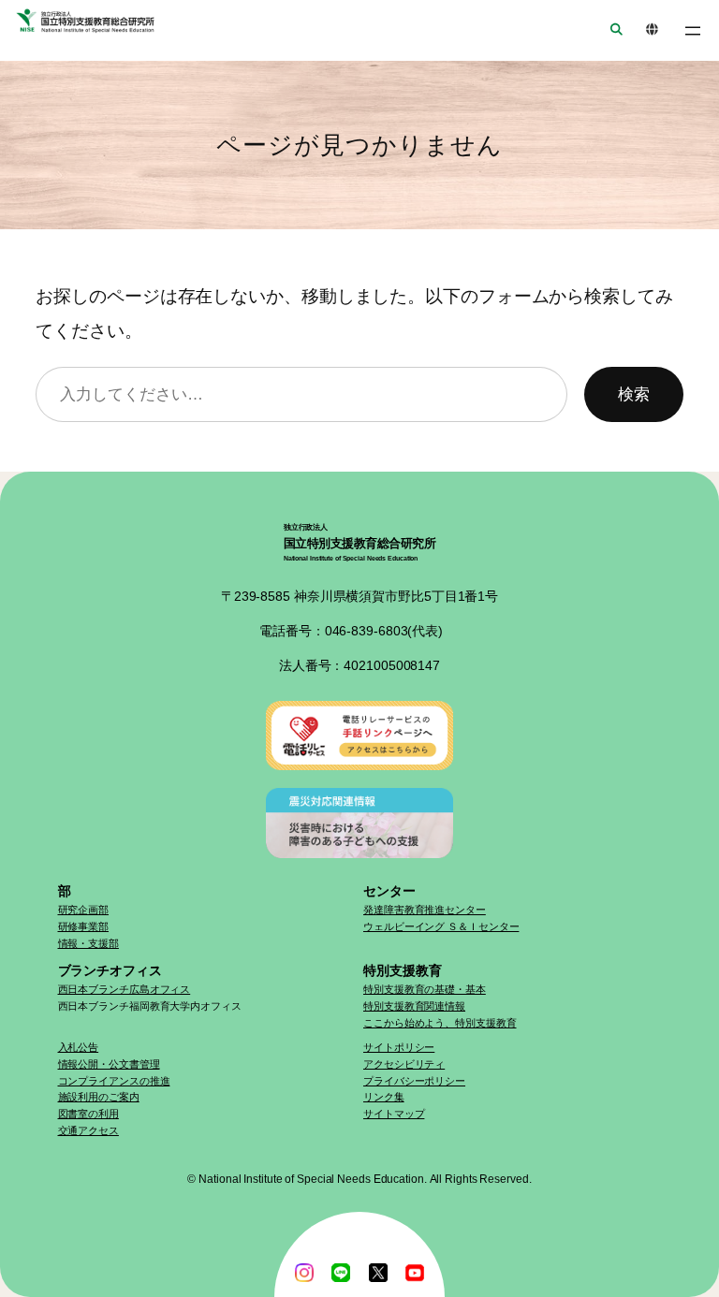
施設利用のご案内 (98, 1096)
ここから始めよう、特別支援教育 (440, 1022)
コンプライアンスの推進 (114, 1080)
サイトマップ (393, 1113)
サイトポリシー (398, 1047)
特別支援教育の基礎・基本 (424, 989)
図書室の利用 (88, 1113)
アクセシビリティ (404, 1064)
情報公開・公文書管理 (109, 1064)
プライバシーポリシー (414, 1080)
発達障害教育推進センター (424, 909)
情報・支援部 (88, 943)
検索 (634, 394)
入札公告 (78, 1047)
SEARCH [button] (610, 30)
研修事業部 (84, 926)
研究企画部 (84, 909)
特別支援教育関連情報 (414, 1006)
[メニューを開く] (693, 31)
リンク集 (383, 1096)
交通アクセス (88, 1130)
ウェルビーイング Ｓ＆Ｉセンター (441, 926)
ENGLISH (646, 30)
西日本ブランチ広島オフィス (124, 989)
